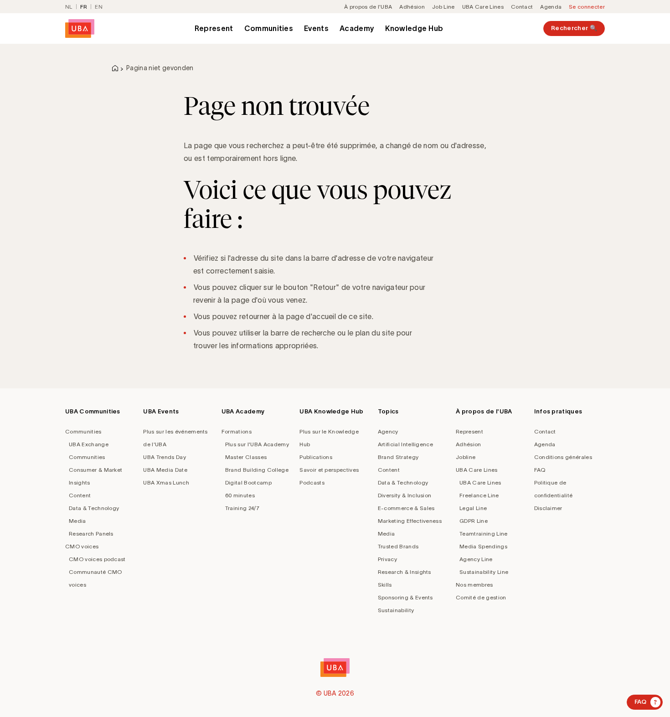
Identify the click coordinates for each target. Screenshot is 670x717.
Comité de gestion (481, 597)
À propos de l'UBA (368, 7)
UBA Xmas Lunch (166, 482)
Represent (214, 28)
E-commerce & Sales (406, 508)
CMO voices (81, 546)
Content (80, 495)
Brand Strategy (398, 457)
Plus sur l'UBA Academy (257, 444)
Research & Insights (404, 572)
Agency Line (476, 559)
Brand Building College (257, 470)
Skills (385, 585)
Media (77, 521)
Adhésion (412, 7)
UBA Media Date (165, 470)
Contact (522, 7)
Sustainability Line (483, 572)
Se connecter (587, 7)
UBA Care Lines (483, 7)
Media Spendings (483, 546)
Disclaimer (548, 508)
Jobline (465, 457)
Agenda (551, 7)
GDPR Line (473, 521)
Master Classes (246, 457)
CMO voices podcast (97, 559)
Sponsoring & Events (405, 597)
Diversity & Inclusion (405, 495)
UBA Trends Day (164, 457)
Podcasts (312, 482)
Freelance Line (479, 495)
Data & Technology (94, 508)
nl (68, 7)
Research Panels (91, 533)
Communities (269, 28)
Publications (315, 457)
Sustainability (396, 610)
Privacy (387, 559)
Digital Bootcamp (248, 482)
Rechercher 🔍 (574, 28)
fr (84, 7)
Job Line (443, 7)
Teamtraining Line (483, 533)
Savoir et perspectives (329, 470)
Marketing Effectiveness (410, 521)
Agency (388, 431)
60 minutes (240, 495)
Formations (237, 431)
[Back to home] (79, 28)
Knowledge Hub (414, 28)
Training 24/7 (242, 508)
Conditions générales (563, 457)
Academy (357, 28)
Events (316, 28)
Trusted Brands (398, 546)
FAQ (540, 470)
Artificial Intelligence (405, 444)
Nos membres (474, 585)
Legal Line (473, 508)
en (99, 7)
